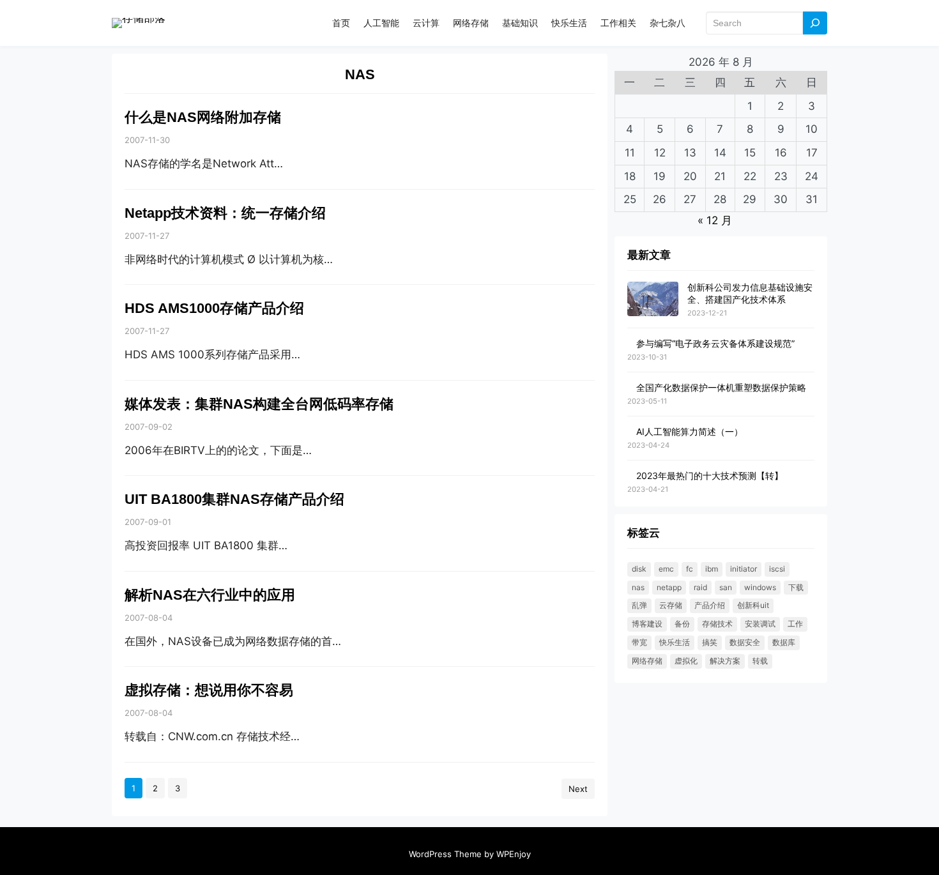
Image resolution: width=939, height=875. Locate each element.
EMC (666, 569)
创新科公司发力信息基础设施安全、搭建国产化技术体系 (750, 293)
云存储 (670, 605)
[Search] (815, 23)
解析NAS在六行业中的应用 (210, 595)
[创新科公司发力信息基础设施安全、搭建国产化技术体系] (652, 299)
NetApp (669, 587)
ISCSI (777, 569)
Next (578, 789)
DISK (639, 569)
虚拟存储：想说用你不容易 (209, 690)
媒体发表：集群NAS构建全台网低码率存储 (259, 404)
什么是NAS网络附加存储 (203, 117)
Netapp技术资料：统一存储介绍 (225, 213)
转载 (760, 661)
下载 (796, 587)
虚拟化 (686, 661)
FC (689, 569)
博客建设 (647, 623)
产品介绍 (709, 605)
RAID (700, 587)
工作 (795, 623)
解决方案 (725, 661)
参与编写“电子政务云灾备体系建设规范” (715, 343)
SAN (725, 587)
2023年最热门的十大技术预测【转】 (709, 475)
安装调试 (760, 623)
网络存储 (647, 661)
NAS (638, 587)
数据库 (783, 642)
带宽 (639, 642)
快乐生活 (674, 642)
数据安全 (744, 642)
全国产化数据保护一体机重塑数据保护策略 (721, 387)
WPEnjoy (513, 854)
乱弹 (639, 605)
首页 (341, 22)
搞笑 (709, 642)
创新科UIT (753, 605)
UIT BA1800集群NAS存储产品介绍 (234, 499)
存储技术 (717, 623)
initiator (743, 569)
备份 (682, 623)
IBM (711, 569)
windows (760, 587)
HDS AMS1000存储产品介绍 (214, 308)
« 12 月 (715, 220)
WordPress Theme (445, 854)
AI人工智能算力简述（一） (689, 431)
